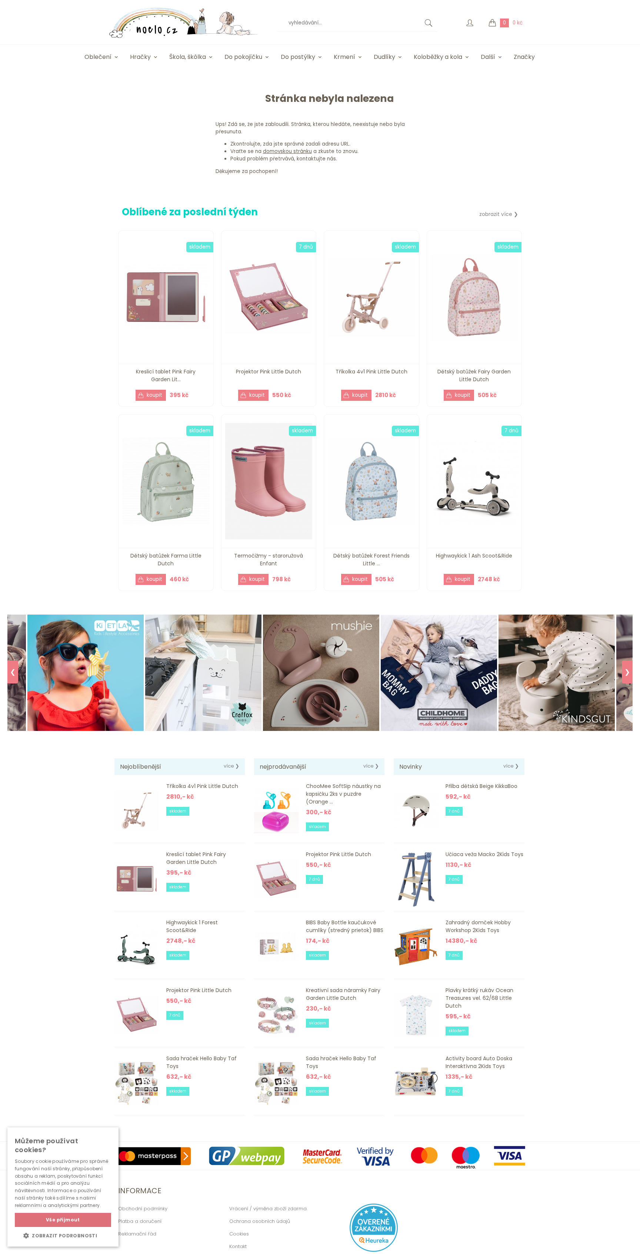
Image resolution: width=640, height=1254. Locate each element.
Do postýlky (298, 57)
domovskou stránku (287, 151)
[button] (63, 1235)
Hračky (140, 57)
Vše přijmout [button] (63, 1220)
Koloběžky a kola (438, 57)
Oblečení (97, 57)
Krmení (344, 57)
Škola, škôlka (187, 57)
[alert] (63, 1187)
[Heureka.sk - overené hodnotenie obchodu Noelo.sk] (374, 1250)
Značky (524, 57)
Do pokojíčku (243, 57)
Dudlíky (384, 57)
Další (488, 57)
